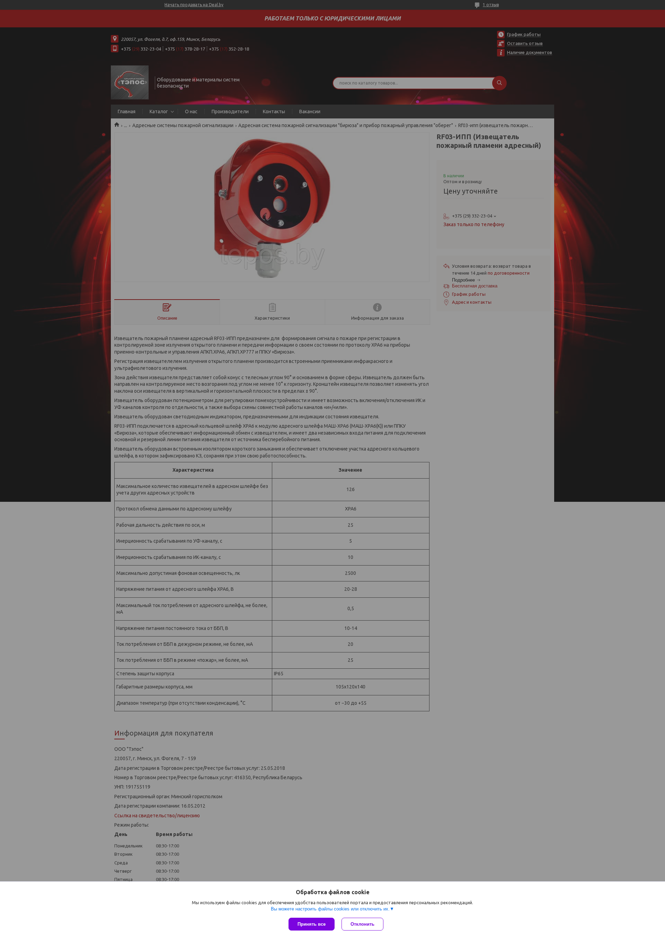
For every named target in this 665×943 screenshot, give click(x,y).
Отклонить (362, 924)
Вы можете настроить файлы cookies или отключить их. (330, 908)
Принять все (312, 924)
